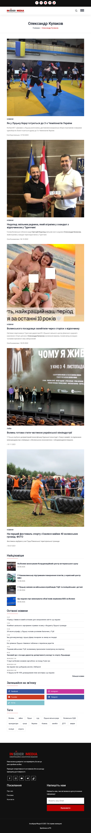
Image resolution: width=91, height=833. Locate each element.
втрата (21, 729)
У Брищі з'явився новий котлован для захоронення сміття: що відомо (33, 620)
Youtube (14, 697)
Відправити (65, 808)
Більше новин (78, 676)
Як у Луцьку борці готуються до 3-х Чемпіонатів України (39, 123)
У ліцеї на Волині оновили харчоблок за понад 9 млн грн (28, 661)
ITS (50, 828)
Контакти (10, 799)
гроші (25, 724)
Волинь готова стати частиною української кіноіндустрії (39, 432)
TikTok (12, 703)
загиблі (54, 724)
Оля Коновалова (13, 239)
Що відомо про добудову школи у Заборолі (24, 667)
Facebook (14, 691)
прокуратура (13, 724)
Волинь (11, 718)
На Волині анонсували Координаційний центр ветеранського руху (47, 564)
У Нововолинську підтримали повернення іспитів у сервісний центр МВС (49, 576)
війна (21, 718)
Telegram (54, 697)
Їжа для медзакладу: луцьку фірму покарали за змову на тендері (32, 637)
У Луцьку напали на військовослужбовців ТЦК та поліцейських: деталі (50, 587)
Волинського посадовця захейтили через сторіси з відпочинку (43, 328)
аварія (72, 724)
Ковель (44, 724)
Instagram (54, 691)
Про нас (10, 791)
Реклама (10, 795)
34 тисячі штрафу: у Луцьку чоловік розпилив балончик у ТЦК (30, 631)
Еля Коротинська (13, 135)
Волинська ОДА (69, 718)
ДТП (64, 724)
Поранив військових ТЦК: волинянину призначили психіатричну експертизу (35, 649)
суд (37, 718)
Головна (36, 28)
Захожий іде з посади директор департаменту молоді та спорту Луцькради (38, 655)
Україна (34, 724)
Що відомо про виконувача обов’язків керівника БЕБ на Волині (46, 599)
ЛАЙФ (9, 428)
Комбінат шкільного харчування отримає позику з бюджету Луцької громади (36, 626)
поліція (11, 729)
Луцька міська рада (51, 718)
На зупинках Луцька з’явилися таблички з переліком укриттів (30, 643)
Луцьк (29, 718)
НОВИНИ (10, 119)
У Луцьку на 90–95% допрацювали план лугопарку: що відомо (30, 673)
